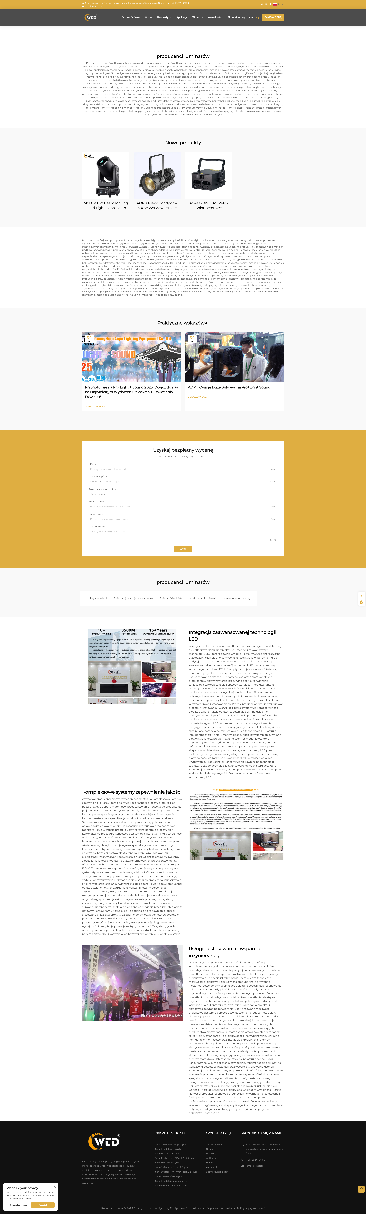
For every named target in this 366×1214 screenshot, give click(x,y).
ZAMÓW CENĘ (273, 17)
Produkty (162, 17)
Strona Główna (131, 17)
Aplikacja (182, 17)
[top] (361, 1189)
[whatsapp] (361, 602)
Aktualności (215, 17)
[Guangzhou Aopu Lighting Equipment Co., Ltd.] (97, 17)
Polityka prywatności (251, 1208)
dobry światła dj (97, 598)
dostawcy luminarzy (237, 598)
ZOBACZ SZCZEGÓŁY (106, 175)
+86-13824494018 (179, 3)
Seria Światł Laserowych (168, 1149)
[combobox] (96, 481)
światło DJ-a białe (171, 598)
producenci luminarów (203, 598)
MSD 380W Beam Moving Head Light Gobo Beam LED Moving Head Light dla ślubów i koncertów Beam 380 (105, 205)
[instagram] (261, 4)
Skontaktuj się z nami (240, 17)
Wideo (196, 17)
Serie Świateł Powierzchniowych (172, 1185)
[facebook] (270, 4)
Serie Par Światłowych (167, 1162)
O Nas (148, 17)
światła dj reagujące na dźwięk (133, 598)
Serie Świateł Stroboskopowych (171, 1181)
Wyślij (183, 548)
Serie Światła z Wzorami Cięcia (171, 1167)
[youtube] (266, 4)
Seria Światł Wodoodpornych (170, 1144)
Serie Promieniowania (167, 1153)
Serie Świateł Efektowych (168, 1176)
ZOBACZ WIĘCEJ (95, 406)
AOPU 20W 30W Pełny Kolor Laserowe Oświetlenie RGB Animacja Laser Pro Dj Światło (209, 205)
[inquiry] (361, 595)
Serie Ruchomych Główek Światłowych (175, 1158)
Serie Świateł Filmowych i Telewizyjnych (176, 1171)
